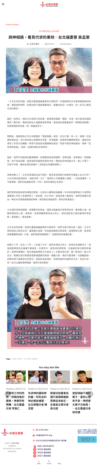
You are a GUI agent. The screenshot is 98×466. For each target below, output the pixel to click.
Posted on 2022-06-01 (82, 388)
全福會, (14, 358)
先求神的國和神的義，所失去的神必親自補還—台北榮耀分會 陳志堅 (37, 400)
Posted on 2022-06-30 (38, 388)
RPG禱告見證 (44, 31)
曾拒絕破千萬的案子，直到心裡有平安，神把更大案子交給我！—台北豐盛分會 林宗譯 (81, 402)
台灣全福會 (34, 43)
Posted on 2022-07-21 (16, 388)
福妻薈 (34, 358)
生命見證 (55, 31)
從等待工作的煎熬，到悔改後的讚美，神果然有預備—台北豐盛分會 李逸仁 (15, 400)
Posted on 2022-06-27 (60, 388)
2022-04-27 (49, 43)
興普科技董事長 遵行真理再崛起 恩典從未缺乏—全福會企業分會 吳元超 (59, 400)
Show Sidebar (13, 24)
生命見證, (28, 358)
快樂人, (21, 358)
